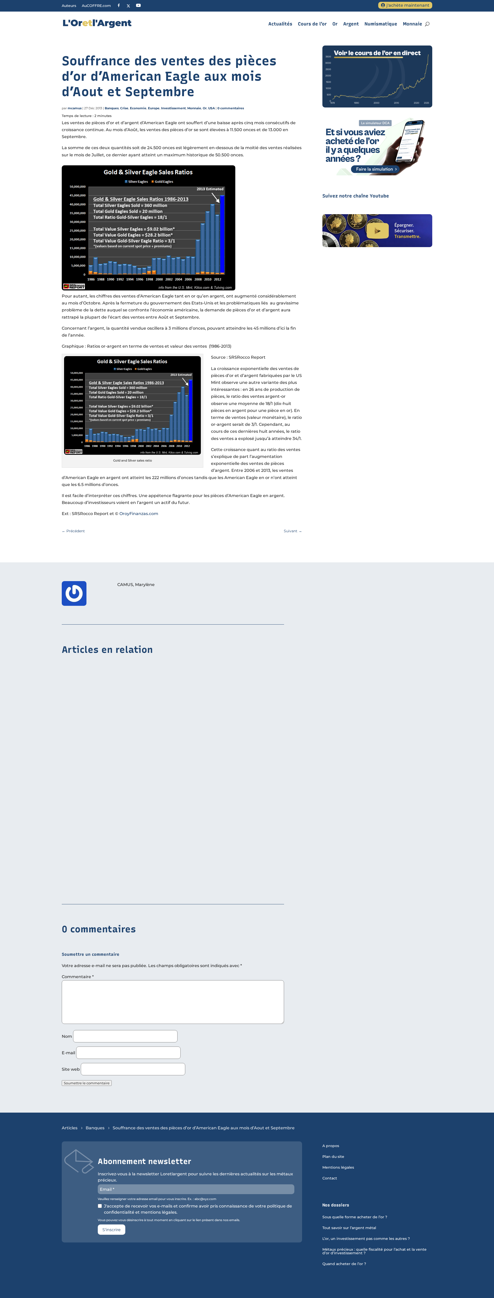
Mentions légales (338, 1168)
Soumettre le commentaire (87, 1083)
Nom (67, 1036)
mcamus (75, 108)
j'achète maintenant (407, 5)
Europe (154, 108)
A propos (330, 1146)
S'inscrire (111, 1229)
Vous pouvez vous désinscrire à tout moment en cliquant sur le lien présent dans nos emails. (169, 1220)
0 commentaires (230, 108)
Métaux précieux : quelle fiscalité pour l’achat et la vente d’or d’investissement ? (374, 1251)
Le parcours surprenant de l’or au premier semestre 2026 (122, 809)
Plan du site (333, 1157)
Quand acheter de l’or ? (344, 1264)
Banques (112, 108)
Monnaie (412, 24)
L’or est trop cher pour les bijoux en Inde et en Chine (118, 730)
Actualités (280, 24)
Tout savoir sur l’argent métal (349, 1228)
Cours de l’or (312, 24)
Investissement (173, 108)
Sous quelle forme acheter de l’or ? (354, 1217)
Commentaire (78, 976)
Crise (124, 108)
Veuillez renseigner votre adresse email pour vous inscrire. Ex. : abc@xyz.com (157, 1199)
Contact (329, 1178)
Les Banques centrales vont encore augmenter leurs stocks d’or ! (131, 889)
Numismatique (381, 24)
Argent (351, 24)
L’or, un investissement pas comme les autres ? (366, 1239)
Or (335, 24)
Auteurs (69, 6)
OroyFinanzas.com (138, 513)
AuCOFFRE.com (96, 6)
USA (211, 108)
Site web (71, 1069)
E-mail (68, 1052)
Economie (138, 108)
